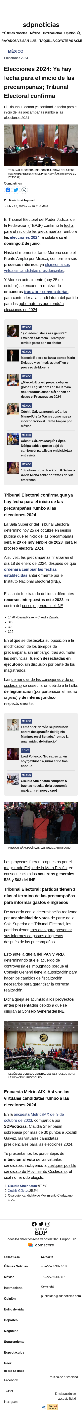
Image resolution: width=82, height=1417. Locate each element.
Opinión (70, 33)
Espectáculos (14, 1352)
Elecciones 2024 (16, 58)
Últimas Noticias (15, 33)
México (35, 33)
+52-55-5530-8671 (54, 1277)
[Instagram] (47, 1223)
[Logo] (41, 25)
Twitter (8, 1391)
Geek (8, 1363)
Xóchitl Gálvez (18, 1190)
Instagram (11, 1401)
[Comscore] (41, 1245)
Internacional (52, 33)
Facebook (11, 1380)
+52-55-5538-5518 (54, 1266)
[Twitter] (16, 189)
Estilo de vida (13, 1309)
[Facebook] (8, 189)
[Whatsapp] (24, 189)
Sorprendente (14, 1341)
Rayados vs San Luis (19, 40)
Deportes (11, 1320)
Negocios (11, 1331)
